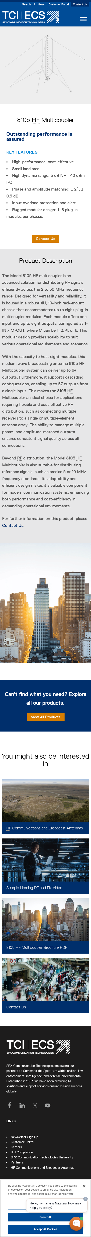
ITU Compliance (22, 1152)
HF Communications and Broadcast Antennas (42, 1167)
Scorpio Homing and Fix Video (34, 888)
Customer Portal (59, 4)
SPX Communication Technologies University (42, 1157)
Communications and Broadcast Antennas (44, 828)
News (41, 4)
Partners (17, 1162)
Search (26, 4)
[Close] (84, 1186)
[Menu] (83, 19)
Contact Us (80, 4)
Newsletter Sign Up (24, 1137)
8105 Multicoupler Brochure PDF (36, 947)
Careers (16, 1147)
